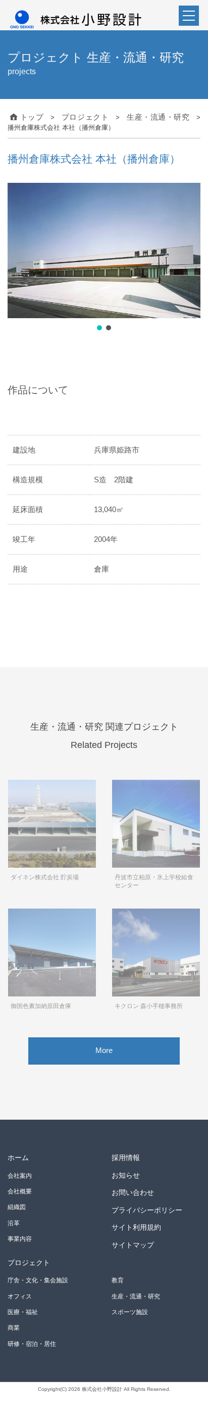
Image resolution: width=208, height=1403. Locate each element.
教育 (118, 1279)
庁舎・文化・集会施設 (38, 1279)
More (104, 1048)
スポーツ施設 (130, 1310)
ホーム (18, 1156)
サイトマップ (133, 1243)
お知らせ (126, 1174)
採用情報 (126, 1156)
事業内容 (20, 1237)
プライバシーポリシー (147, 1209)
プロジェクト (29, 1261)
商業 (14, 1326)
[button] (99, 326)
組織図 (17, 1206)
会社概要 (20, 1189)
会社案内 (20, 1174)
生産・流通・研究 (136, 1294)
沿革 (14, 1221)
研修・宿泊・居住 (32, 1342)
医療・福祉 (23, 1310)
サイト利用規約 (136, 1226)
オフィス (20, 1294)
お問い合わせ (133, 1191)
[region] (104, 256)
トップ (30, 116)
